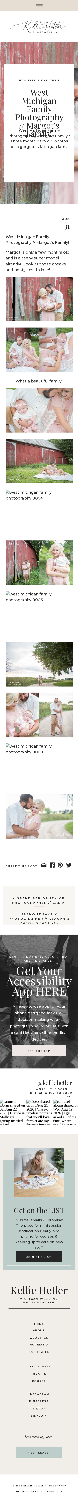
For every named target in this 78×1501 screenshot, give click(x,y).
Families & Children (39, 80)
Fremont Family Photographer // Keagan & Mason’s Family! (39, 918)
